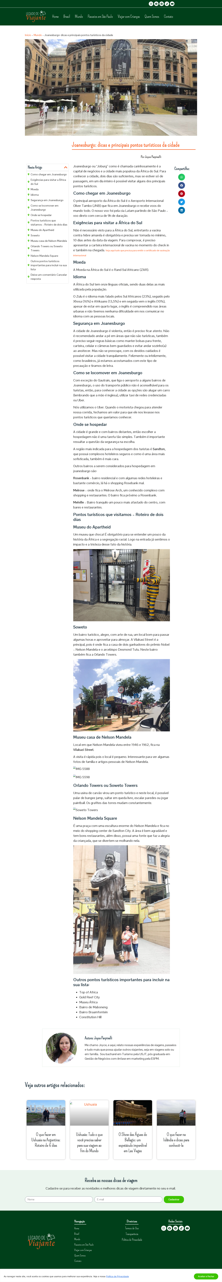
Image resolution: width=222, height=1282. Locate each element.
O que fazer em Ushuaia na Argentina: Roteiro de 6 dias (45, 1140)
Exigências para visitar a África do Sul (48, 182)
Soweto (35, 235)
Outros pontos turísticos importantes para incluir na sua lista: (49, 265)
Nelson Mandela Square (44, 255)
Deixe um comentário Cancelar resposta (49, 277)
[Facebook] (156, 4)
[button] (65, 167)
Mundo (79, 16)
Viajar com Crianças (129, 16)
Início (28, 35)
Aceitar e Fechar (206, 1276)
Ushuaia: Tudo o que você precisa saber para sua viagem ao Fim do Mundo (89, 1142)
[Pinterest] (161, 4)
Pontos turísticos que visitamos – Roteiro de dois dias (49, 222)
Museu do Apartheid (42, 230)
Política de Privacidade (117, 1276)
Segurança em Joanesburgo (47, 200)
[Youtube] (172, 4)
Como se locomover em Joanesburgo (44, 207)
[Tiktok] (167, 4)
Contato (168, 16)
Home (55, 16)
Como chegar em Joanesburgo (49, 174)
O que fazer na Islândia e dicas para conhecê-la (176, 1140)
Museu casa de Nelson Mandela (49, 241)
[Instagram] (151, 4)
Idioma (35, 194)
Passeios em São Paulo (100, 16)
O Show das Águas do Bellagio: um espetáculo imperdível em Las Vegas (133, 1142)
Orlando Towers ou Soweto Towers (47, 248)
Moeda (35, 189)
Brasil (66, 16)
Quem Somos (152, 16)
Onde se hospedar (41, 215)
